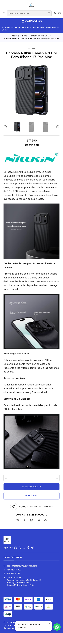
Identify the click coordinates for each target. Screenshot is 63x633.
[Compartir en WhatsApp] (31, 520)
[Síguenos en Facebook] (19, 547)
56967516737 (13, 573)
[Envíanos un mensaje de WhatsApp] (57, 627)
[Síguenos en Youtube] (24, 547)
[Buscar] (49, 13)
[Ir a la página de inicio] (31, 5)
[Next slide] (57, 126)
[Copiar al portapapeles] (45, 520)
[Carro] (59, 13)
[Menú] (3, 13)
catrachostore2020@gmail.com (22, 565)
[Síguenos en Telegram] (32, 547)
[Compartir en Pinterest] (38, 520)
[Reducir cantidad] (6, 477)
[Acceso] (55, 13)
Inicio (14, 36)
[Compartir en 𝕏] (24, 520)
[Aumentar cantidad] (56, 477)
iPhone (24, 36)
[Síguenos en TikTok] (28, 547)
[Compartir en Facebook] (17, 520)
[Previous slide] (6, 126)
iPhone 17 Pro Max (39, 36)
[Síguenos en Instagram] (15, 547)
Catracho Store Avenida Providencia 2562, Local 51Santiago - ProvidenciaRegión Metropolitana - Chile (24, 581)
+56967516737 (14, 569)
